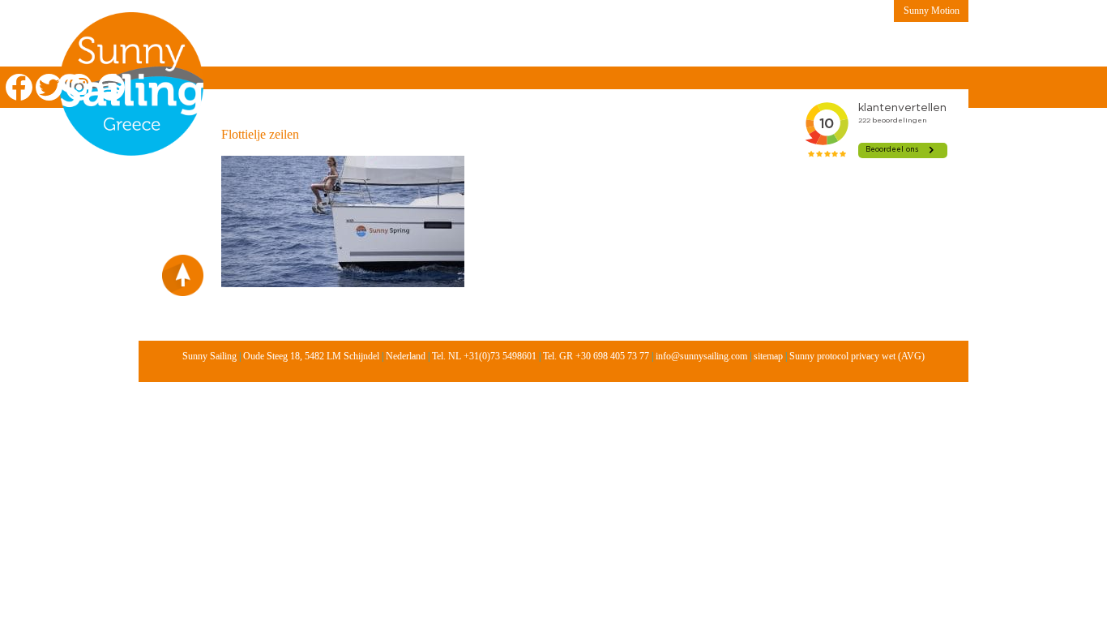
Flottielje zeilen (260, 134)
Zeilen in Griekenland (277, 45)
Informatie (465, 45)
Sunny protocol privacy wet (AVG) (857, 356)
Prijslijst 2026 (614, 45)
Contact (764, 45)
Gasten (697, 45)
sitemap (768, 356)
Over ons (386, 45)
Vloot (535, 45)
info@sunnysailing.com (701, 356)
